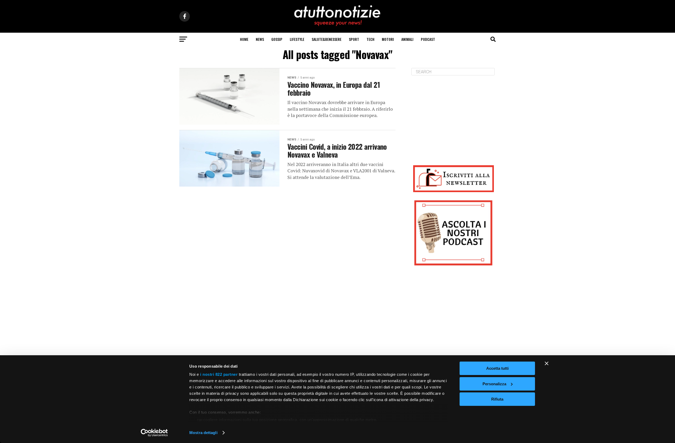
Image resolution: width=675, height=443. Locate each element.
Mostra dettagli (203, 432)
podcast (428, 39)
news (260, 39)
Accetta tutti (497, 368)
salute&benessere (326, 39)
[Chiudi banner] (546, 363)
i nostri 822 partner (219, 374)
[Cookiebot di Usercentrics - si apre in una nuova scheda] (154, 433)
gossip (276, 39)
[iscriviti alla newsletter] (453, 178)
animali (407, 39)
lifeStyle (297, 39)
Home (244, 39)
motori (388, 39)
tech (370, 39)
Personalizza (494, 384)
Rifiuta (497, 399)
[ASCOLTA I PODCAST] (453, 233)
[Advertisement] (453, 116)
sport (354, 39)
